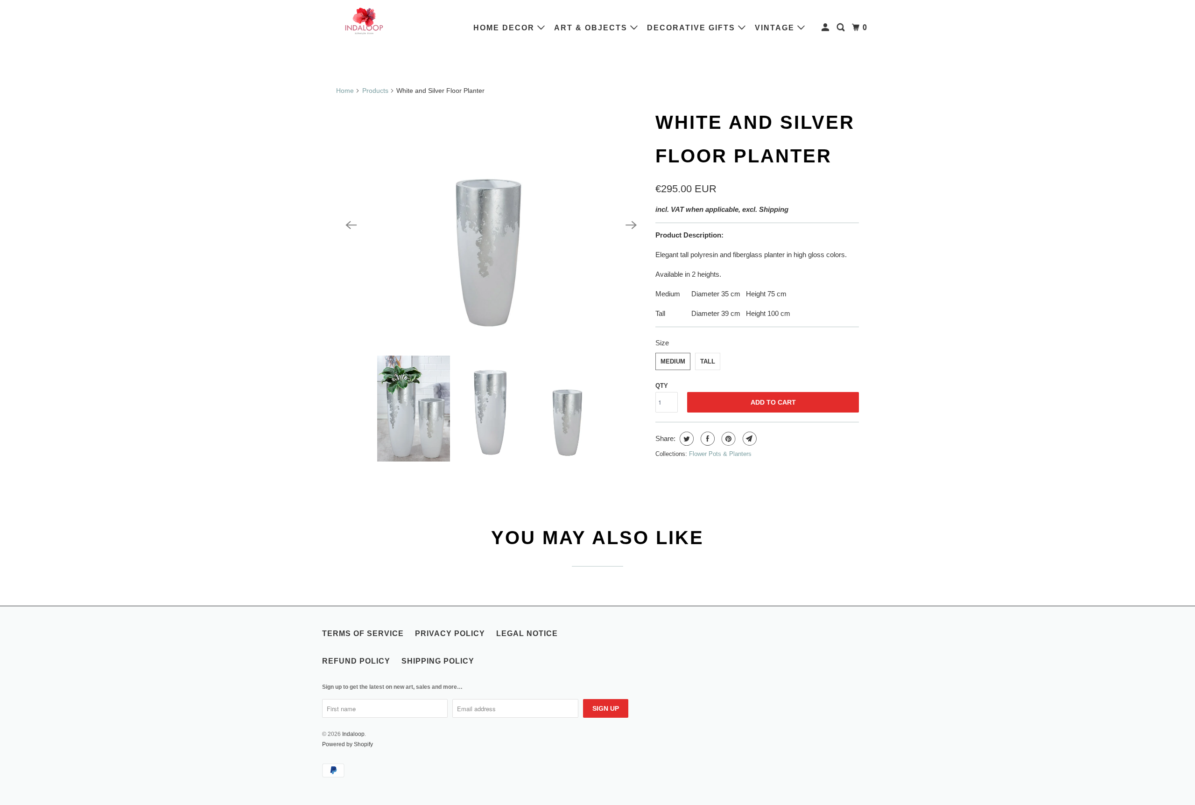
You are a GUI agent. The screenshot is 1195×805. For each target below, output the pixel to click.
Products (375, 90)
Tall (707, 361)
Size (662, 343)
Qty (661, 385)
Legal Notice (527, 633)
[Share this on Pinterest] (727, 439)
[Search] (842, 27)
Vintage (776, 28)
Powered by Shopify (347, 744)
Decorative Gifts (692, 28)
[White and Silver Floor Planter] (491, 225)
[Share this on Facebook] (706, 439)
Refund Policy (356, 661)
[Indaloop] (364, 20)
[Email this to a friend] (748, 439)
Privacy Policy (450, 633)
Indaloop (353, 734)
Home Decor (505, 28)
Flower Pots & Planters (720, 453)
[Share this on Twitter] (685, 439)
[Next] (631, 225)
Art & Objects (592, 28)
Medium (673, 361)
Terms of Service (363, 633)
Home (345, 90)
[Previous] (351, 225)
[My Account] (826, 27)
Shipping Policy (437, 661)
